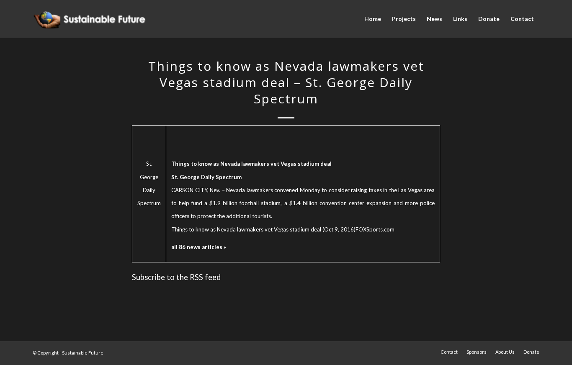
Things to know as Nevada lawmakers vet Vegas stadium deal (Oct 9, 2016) (263, 229)
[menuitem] (372, 19)
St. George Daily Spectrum (149, 183)
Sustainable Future (82, 352)
